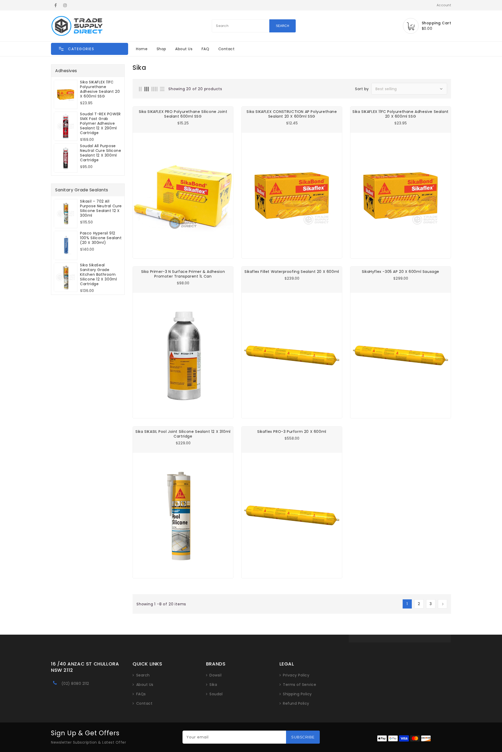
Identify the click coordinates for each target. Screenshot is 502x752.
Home (141, 48)
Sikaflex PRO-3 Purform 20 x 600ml (291, 431)
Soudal (216, 694)
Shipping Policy (297, 694)
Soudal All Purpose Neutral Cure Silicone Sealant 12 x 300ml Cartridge (100, 152)
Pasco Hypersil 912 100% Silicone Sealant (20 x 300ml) (101, 238)
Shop (161, 48)
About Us (183, 48)
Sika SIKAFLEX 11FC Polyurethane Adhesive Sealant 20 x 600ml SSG (100, 89)
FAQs (141, 694)
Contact (226, 48)
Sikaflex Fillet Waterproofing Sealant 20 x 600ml (291, 271)
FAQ (205, 48)
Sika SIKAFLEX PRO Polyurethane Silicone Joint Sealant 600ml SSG (183, 114)
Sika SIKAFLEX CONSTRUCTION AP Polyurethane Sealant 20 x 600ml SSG (292, 114)
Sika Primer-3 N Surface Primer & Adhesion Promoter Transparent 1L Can (183, 274)
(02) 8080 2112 (75, 683)
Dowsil (215, 675)
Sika (213, 684)
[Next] (442, 604)
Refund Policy (296, 703)
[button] (89, 49)
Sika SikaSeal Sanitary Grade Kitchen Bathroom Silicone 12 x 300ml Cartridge (98, 274)
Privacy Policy (296, 675)
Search (143, 675)
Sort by (362, 89)
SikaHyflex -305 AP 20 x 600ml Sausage (400, 271)
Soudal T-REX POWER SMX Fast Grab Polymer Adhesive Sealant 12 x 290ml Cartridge (100, 123)
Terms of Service (299, 684)
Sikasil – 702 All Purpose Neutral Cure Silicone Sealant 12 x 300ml (101, 208)
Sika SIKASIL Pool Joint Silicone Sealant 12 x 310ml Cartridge (183, 434)
